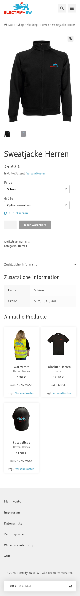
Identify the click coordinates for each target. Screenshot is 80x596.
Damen (26, 371)
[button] (70, 39)
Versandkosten (36, 173)
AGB (7, 556)
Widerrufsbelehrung (18, 545)
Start (11, 24)
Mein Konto (12, 501)
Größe (8, 198)
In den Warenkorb (34, 225)
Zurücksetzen (18, 213)
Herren (44, 24)
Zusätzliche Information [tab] (21, 264)
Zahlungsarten (14, 534)
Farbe (8, 182)
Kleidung (32, 24)
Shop (20, 24)
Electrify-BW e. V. (28, 572)
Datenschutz (13, 523)
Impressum (12, 512)
